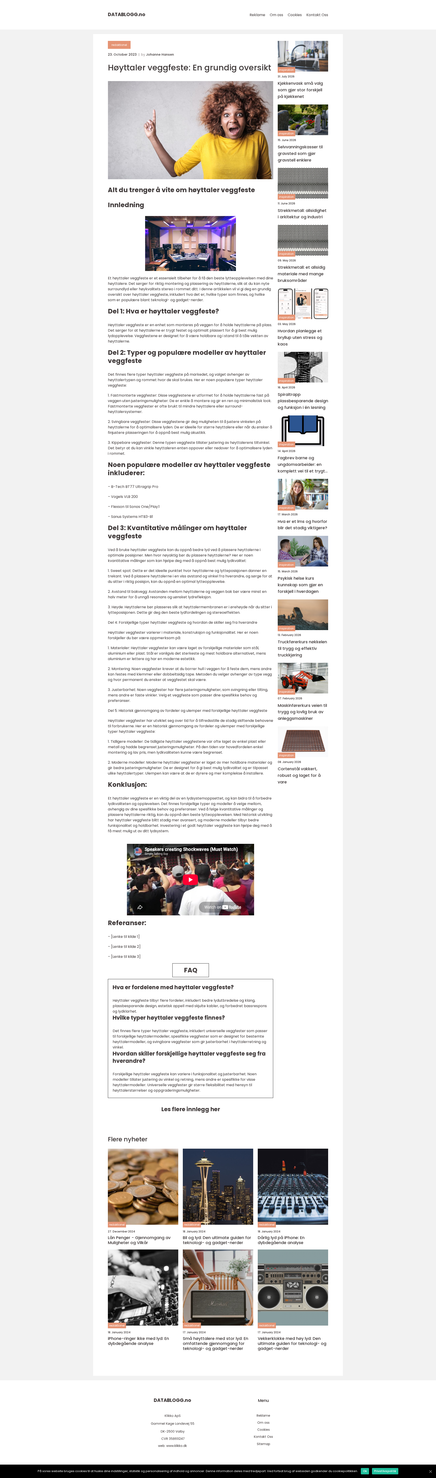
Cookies (295, 14)
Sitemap (263, 1444)
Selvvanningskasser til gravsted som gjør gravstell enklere (300, 153)
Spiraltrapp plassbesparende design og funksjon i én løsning (303, 400)
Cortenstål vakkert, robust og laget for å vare (299, 775)
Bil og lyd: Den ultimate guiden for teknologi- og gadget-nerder (217, 1240)
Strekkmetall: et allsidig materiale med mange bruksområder (301, 273)
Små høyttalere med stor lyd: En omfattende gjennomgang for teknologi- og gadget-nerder (215, 1343)
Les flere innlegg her (190, 1109)
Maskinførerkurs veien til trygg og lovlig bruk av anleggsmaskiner (302, 711)
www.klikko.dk (176, 1445)
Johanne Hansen (160, 54)
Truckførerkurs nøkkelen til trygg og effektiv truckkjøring (302, 648)
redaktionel (119, 45)
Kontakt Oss (317, 14)
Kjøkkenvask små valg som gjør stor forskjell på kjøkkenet (300, 89)
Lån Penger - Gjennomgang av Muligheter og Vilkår (139, 1240)
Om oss (276, 14)
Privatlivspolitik (385, 1471)
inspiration (286, 70)
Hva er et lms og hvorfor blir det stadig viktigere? (302, 524)
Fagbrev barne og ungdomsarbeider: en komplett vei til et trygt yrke (301, 464)
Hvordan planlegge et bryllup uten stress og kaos (300, 337)
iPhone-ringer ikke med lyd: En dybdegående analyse (138, 1341)
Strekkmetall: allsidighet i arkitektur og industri (302, 213)
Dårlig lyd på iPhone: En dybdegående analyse (281, 1240)
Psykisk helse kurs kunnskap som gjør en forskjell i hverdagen (300, 584)
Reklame (257, 14)
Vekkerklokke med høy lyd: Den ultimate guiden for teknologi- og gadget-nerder (292, 1343)
